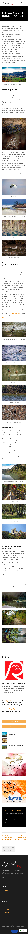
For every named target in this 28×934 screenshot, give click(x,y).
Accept (14, 931)
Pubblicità (6, 893)
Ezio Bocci (19, 711)
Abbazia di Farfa (16, 313)
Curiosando (6, 912)
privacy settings (13, 928)
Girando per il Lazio (8, 847)
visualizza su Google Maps (9, 709)
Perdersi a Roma (7, 909)
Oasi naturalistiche (8, 850)
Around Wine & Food (8, 915)
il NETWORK (7, 711)
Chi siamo (6, 890)
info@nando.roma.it (11, 822)
